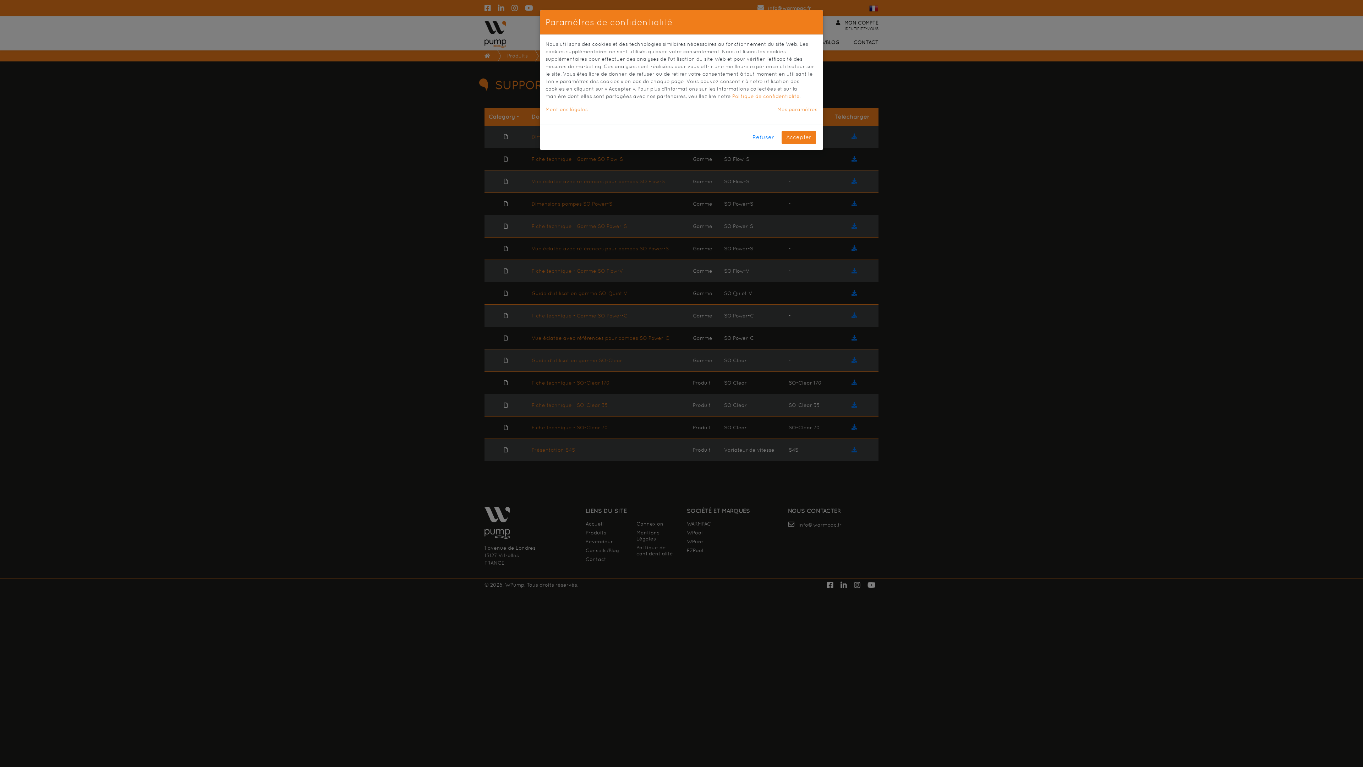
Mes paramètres (797, 109)
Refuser (763, 137)
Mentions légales (567, 109)
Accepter (798, 137)
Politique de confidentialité (766, 96)
